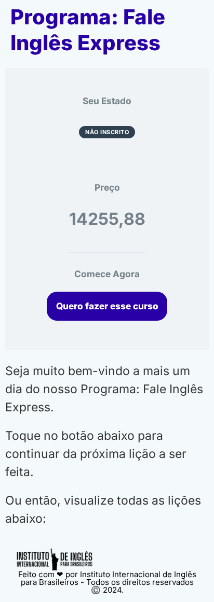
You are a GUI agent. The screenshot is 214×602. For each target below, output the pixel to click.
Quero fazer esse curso (107, 305)
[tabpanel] (107, 445)
